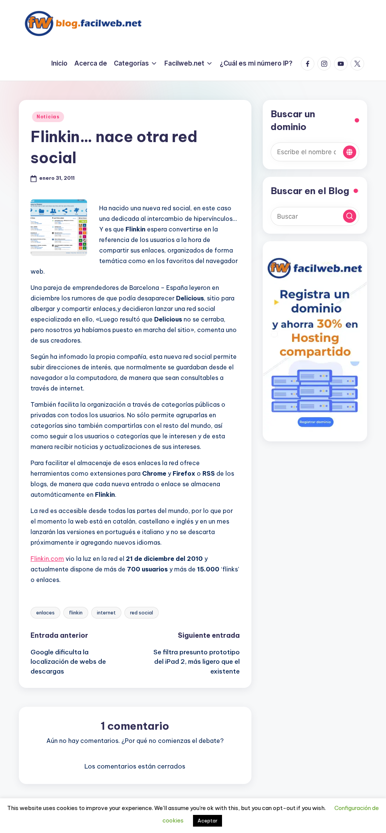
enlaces (45, 612)
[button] (349, 152)
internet (106, 612)
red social (141, 612)
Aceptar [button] (208, 821)
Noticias (48, 116)
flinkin (76, 612)
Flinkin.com (47, 558)
